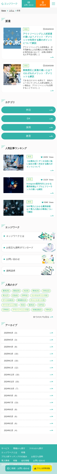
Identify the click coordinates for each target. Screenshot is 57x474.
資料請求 (43, 5)
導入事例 (5, 460)
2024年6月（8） (11, 409)
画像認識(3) (37, 310)
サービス (5, 448)
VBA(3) (48, 310)
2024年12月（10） (12, 375)
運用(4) (31, 305)
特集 (15, 460)
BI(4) (23, 305)
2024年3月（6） (11, 423)
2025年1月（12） (11, 368)
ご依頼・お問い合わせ (19, 468)
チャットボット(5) (37, 300)
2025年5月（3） (11, 340)
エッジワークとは (15, 236)
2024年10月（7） (11, 388)
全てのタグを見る (41, 317)
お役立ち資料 (37, 456)
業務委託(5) (21, 300)
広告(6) (15, 295)
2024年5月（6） (11, 416)
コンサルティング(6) (39, 295)
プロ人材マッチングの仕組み (14, 456)
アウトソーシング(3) (20, 310)
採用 (28, 127)
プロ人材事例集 (43, 468)
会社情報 (25, 460)
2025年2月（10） (11, 361)
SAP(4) (41, 305)
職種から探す (19, 448)
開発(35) (16, 291)
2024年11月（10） (12, 381)
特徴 (23, 452)
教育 (28, 136)
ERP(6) (24, 295)
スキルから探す (36, 448)
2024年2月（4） (11, 430)
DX (28, 118)
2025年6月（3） (11, 333)
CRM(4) (6, 310)
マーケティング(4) (10, 305)
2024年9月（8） (11, 395)
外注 (28, 110)
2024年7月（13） (11, 402)
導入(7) (5, 295)
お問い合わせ (29, 5)
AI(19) (26, 291)
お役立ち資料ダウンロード (19, 247)
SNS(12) (46, 291)
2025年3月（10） (11, 354)
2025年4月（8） (11, 347)
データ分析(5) (8, 300)
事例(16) (35, 291)
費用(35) (6, 291)
